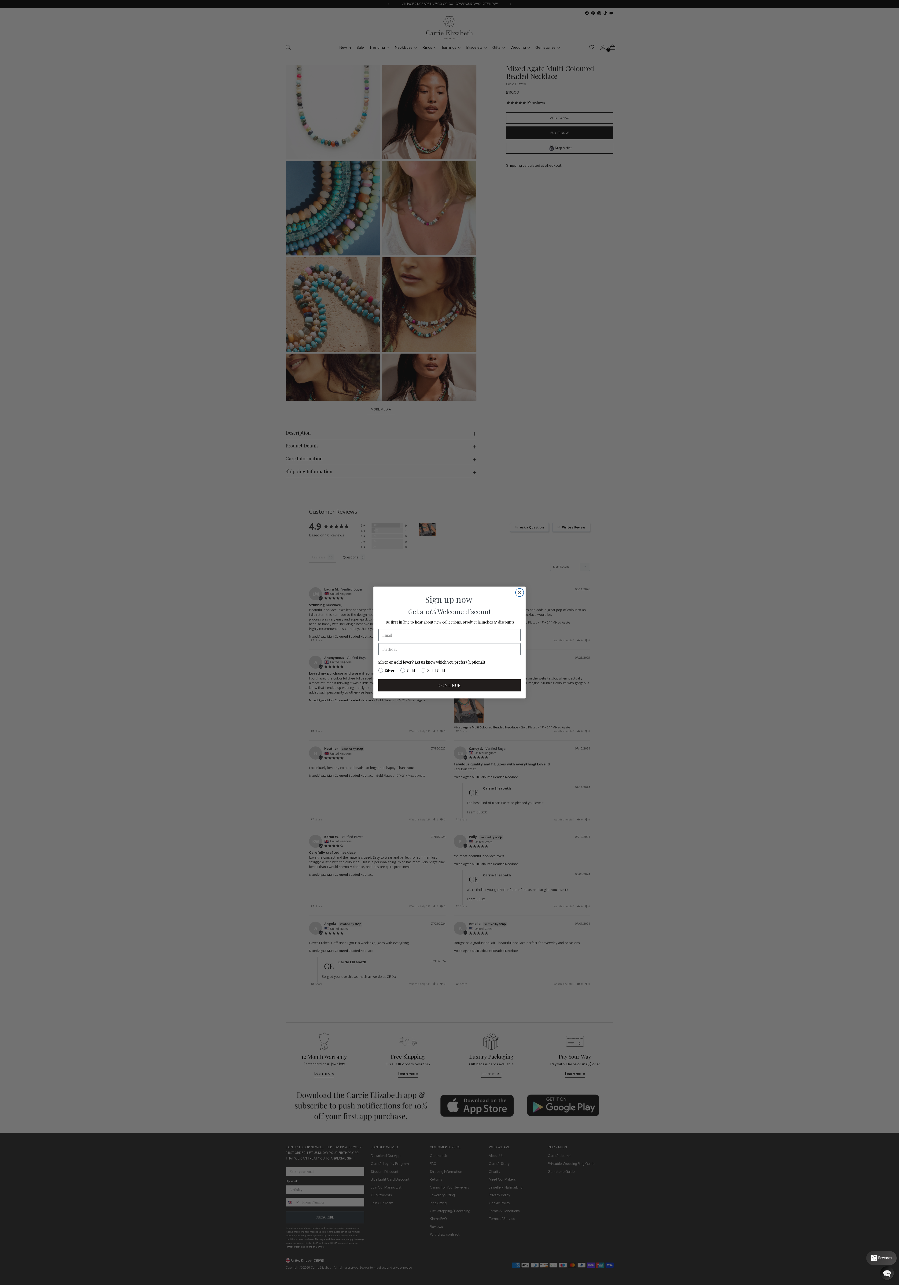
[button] (887, 1273)
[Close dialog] (520, 592)
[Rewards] (881, 1258)
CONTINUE (449, 685)
